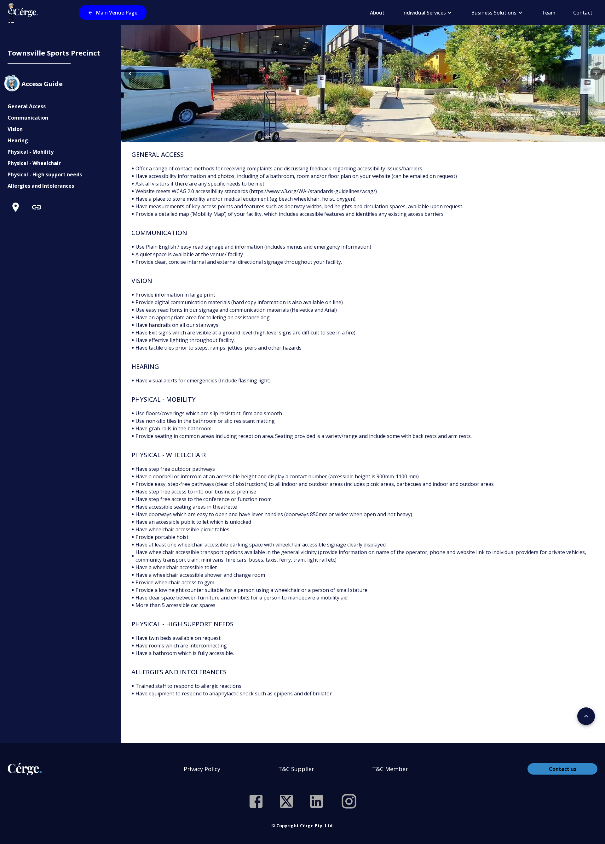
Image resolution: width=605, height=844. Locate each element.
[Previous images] (130, 73)
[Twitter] (286, 801)
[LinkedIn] (316, 801)
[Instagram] (349, 801)
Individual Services (424, 12)
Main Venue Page (116, 12)
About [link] (377, 12)
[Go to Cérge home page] (24, 13)
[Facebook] (256, 801)
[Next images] (596, 73)
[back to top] (586, 716)
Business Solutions (493, 12)
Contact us (562, 768)
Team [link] (549, 12)
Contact (582, 12)
